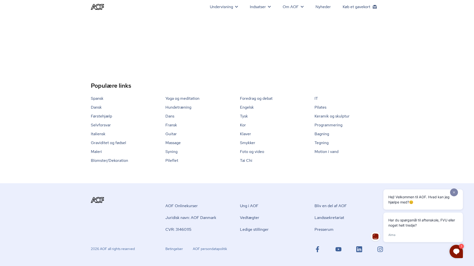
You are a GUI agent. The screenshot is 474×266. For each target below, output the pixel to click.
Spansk (97, 98)
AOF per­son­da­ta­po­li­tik (210, 249)
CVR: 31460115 (178, 229)
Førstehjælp (101, 116)
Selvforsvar (101, 125)
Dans (169, 116)
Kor (243, 125)
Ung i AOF (249, 205)
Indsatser (258, 6)
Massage (173, 142)
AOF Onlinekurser (181, 205)
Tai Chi (246, 160)
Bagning (322, 133)
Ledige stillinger (254, 229)
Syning (171, 151)
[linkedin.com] (359, 249)
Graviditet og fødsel (108, 142)
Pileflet (171, 160)
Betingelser (174, 249)
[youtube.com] (338, 249)
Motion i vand (326, 151)
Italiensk (98, 133)
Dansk (96, 107)
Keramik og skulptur (332, 116)
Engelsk (247, 107)
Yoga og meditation (182, 98)
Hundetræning (178, 107)
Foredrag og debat (256, 98)
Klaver (245, 133)
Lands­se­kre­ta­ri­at (329, 217)
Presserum (324, 229)
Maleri (96, 151)
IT (316, 98)
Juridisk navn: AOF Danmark (190, 217)
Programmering (328, 125)
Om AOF (291, 6)
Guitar (171, 133)
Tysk (244, 116)
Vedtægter (249, 217)
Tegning (322, 142)
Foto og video (252, 151)
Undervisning (221, 6)
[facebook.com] (317, 249)
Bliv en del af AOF (331, 205)
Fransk (171, 125)
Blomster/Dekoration (109, 160)
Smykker (247, 142)
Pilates (320, 107)
